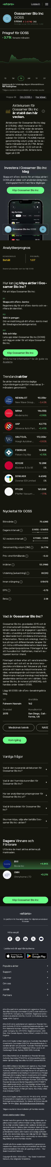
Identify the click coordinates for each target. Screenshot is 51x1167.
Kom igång (14, 740)
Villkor (16, 1103)
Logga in (35, 4)
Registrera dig (7, 84)
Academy (7, 362)
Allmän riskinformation (11, 1115)
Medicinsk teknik (19, 727)
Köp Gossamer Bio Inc (25, 190)
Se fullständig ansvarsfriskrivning (32, 1103)
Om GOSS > (26, 97)
